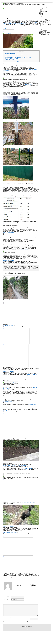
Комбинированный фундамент (13, 61)
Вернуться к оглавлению (8, 49)
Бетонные (29, 4)
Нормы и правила (44, 26)
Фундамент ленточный (11, 58)
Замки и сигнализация (45, 22)
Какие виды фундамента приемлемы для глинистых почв (17, 57)
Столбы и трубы (43, 33)
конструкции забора (31, 222)
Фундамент (42, 35)
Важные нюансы (10, 56)
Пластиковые (23, 4)
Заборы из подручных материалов (45, 21)
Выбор (41, 14)
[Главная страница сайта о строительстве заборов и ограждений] (13, 3)
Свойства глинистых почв (10, 53)
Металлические (17, 4)
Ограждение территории (43, 28)
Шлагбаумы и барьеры (45, 36)
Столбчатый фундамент (12, 59)
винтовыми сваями (23, 465)
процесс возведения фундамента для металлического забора (20, 23)
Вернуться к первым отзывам (9, 621)
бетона (8, 388)
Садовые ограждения (35, 4)
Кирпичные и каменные (45, 24)
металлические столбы (29, 84)
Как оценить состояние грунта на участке (13, 54)
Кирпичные (11, 4)
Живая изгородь (43, 19)
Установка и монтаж (12, 7)
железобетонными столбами (9, 465)
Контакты (43, 4)
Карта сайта (24, 626)
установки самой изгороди (28, 502)
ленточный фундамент (31, 374)
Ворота (42, 13)
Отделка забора (43, 30)
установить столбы (28, 468)
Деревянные (5, 4)
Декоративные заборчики (43, 16)
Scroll (27, 629)
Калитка (42, 23)
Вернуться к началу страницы (33, 621)
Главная (5, 7)
